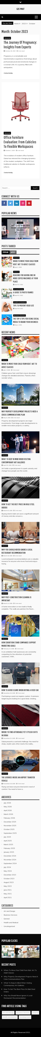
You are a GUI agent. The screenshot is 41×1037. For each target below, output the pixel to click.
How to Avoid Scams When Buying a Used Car (20, 687)
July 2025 (7, 834)
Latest (13, 249)
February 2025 (9, 845)
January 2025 (9, 849)
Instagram (22, 203)
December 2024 (10, 853)
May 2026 (8, 804)
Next (37, 227)
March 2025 (8, 842)
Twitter (10, 203)
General (7, 38)
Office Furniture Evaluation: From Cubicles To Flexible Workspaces (20, 141)
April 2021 (8, 895)
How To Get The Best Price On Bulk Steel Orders (20, 226)
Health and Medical (20, 299)
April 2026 (8, 807)
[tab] (6, 249)
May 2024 (8, 868)
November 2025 (10, 823)
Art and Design (18, 286)
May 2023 (8, 883)
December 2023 (10, 872)
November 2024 (10, 857)
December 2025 (10, 819)
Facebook (4, 203)
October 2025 (9, 826)
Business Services (19, 312)
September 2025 (10, 830)
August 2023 (9, 879)
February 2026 (9, 815)
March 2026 (8, 811)
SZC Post (20, 8)
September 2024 (10, 860)
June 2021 (8, 887)
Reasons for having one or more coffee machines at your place (25, 275)
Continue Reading (8, 73)
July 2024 (7, 864)
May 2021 (8, 891)
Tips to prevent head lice (23, 302)
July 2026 (7, 800)
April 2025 (8, 838)
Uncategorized (9, 923)
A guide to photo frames (23, 289)
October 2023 (9, 876)
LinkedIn (16, 203)
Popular (5, 249)
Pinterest (29, 203)
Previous (4, 227)
